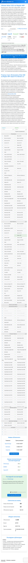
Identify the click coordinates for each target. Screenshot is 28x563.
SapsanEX (5, 470)
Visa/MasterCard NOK (8, 397)
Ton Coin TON (6, 170)
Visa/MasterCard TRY (8, 385)
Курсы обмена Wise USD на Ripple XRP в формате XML (14, 56)
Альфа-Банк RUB (7, 196)
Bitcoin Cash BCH (7, 138)
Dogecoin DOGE (7, 149)
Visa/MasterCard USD (8, 205)
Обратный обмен (23, 28)
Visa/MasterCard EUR (8, 362)
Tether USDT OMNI (7, 281)
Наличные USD (7, 212)
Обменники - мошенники (10, 560)
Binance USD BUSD (7, 286)
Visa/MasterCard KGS (8, 395)
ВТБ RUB (6, 200)
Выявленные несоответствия (8, 43)
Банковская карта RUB (8, 207)
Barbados (8, 446)
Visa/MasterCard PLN (8, 390)
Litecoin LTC (6, 142)
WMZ (5, 317)
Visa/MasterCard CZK (8, 392)
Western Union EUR (8, 425)
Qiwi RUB (6, 310)
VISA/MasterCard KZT (8, 374)
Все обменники (14, 453)
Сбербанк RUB (7, 193)
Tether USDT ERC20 (8, 154)
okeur (5, 434)
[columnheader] (4, 33)
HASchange (6, 463)
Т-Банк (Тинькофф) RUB (8, 198)
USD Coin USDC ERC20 (8, 253)
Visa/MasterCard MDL (8, 381)
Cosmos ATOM (7, 279)
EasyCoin (8, 449)
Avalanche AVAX (7, 297)
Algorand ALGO (7, 288)
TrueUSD (6, 272)
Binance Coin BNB (7, 274)
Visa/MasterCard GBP (8, 369)
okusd (5, 431)
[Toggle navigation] (25, 1)
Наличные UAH (7, 219)
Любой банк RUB (7, 338)
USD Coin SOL (6, 270)
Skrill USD (6, 331)
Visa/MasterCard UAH (8, 210)
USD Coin (6, 265)
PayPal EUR (6, 329)
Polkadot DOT (7, 295)
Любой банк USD (7, 184)
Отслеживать (13, 28)
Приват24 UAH (7, 354)
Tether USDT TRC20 (8, 156)
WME (5, 308)
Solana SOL (6, 168)
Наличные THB (7, 418)
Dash (5, 152)
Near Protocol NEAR (8, 300)
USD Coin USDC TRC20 (8, 267)
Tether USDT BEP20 (8, 159)
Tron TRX (6, 163)
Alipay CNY (6, 182)
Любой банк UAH (7, 189)
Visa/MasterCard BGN (8, 399)
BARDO (5, 466)
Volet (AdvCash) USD (8, 324)
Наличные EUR (7, 217)
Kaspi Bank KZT (7, 203)
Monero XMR (6, 147)
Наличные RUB (7, 214)
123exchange (10, 479)
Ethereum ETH (7, 140)
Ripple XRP (6, 145)
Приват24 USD (7, 404)
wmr (5, 429)
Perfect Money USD (8, 313)
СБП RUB (6, 191)
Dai (5, 293)
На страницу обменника (14, 495)
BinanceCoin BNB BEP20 (9, 166)
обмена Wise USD (12, 93)
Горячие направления (20, 131)
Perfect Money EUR (8, 315)
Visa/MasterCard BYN (8, 376)
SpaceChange (8, 443)
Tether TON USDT (7, 161)
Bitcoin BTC (6, 135)
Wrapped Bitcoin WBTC (8, 228)
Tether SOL (6, 263)
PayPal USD (6, 177)
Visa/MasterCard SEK (8, 388)
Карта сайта (3, 560)
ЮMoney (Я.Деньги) (8, 175)
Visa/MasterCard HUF (8, 383)
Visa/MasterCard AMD (8, 378)
